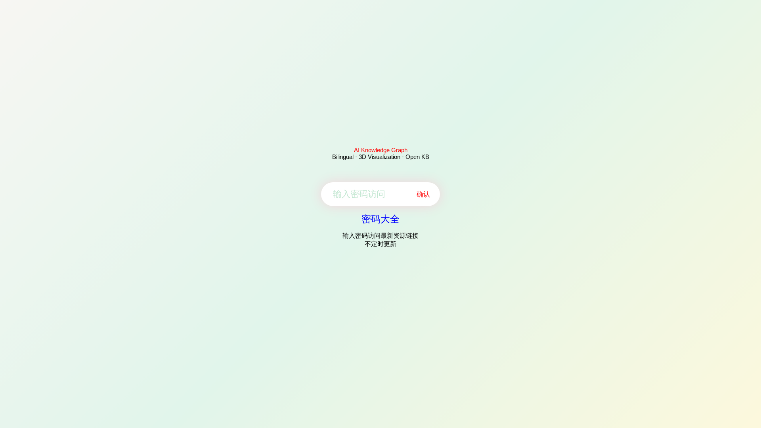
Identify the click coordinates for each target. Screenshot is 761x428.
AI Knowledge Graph (380, 150)
